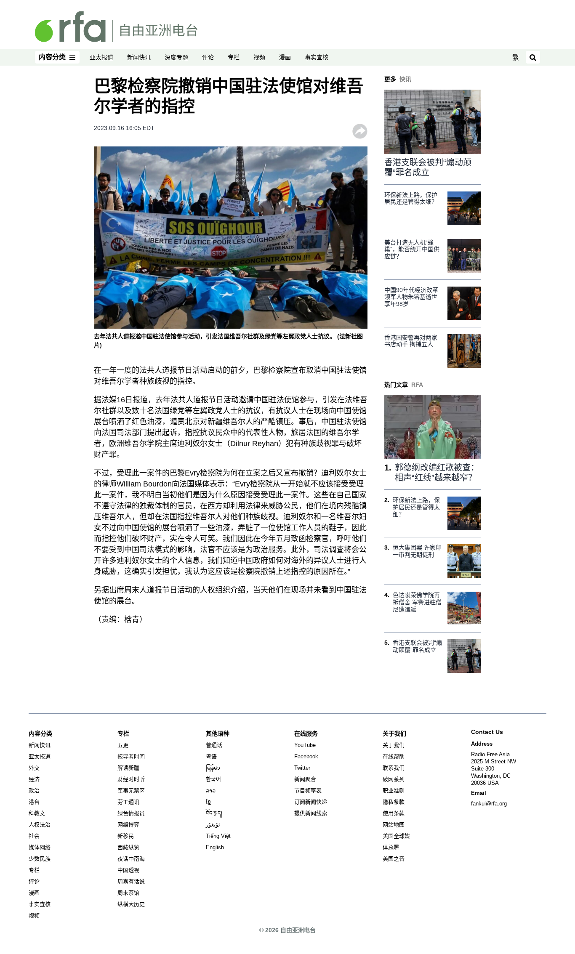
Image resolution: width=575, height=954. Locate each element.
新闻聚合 (305, 779)
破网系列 (394, 779)
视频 (259, 57)
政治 (34, 790)
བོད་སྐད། (214, 813)
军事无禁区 (131, 790)
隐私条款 (394, 802)
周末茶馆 (128, 893)
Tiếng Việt (218, 836)
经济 (34, 779)
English (215, 847)
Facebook (306, 756)
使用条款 (394, 813)
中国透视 (128, 870)
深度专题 (176, 57)
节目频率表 (308, 790)
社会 (34, 836)
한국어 (213, 779)
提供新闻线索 (310, 813)
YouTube (305, 745)
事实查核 (316, 57)
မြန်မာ (213, 768)
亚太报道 (101, 57)
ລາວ (211, 790)
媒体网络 (40, 847)
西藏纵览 (128, 847)
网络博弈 (128, 824)
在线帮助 (394, 756)
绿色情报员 (131, 813)
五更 (122, 745)
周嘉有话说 (131, 881)
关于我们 (394, 745)
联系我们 (394, 768)
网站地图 (394, 824)
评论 (208, 57)
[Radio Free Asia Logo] (116, 26)
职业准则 (394, 790)
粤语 (211, 756)
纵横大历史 (131, 904)
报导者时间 (131, 756)
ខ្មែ (208, 802)
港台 (34, 802)
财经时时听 (131, 779)
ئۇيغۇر (213, 824)
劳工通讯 (128, 802)
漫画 (285, 57)
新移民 (125, 836)
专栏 (234, 57)
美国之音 (394, 859)
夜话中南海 (131, 859)
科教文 (37, 813)
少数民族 (40, 859)
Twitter (302, 768)
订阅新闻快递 (310, 802)
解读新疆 (128, 768)
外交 (34, 768)
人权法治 (40, 824)
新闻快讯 (139, 57)
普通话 (214, 745)
